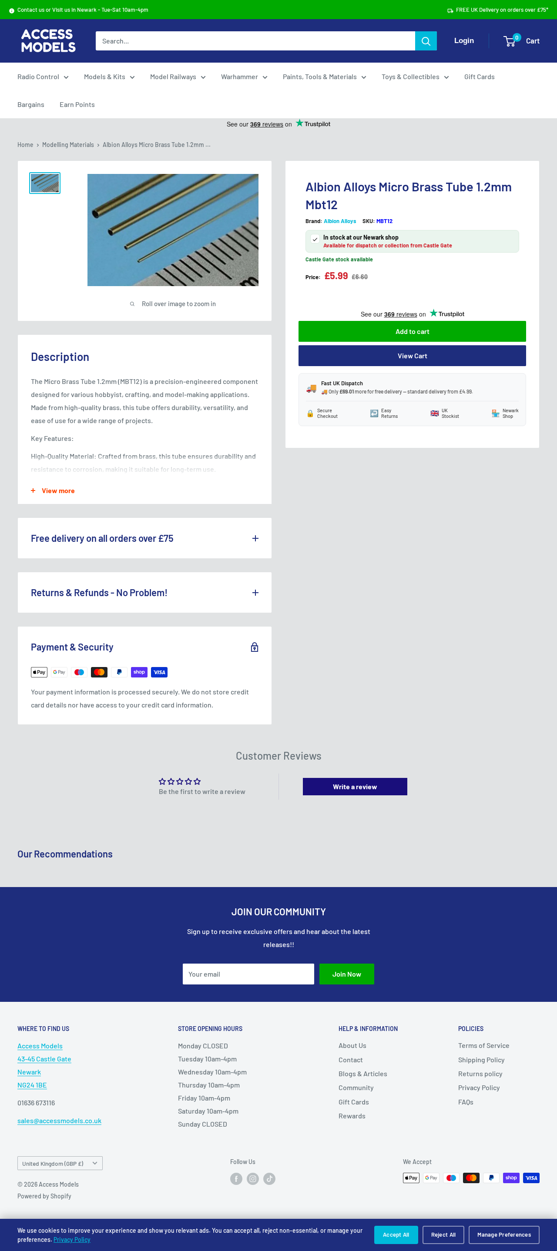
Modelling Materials (68, 144)
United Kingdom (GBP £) (52, 1163)
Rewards (352, 1115)
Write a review (355, 786)
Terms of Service (484, 1045)
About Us (352, 1045)
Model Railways (173, 76)
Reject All (443, 1234)
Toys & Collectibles (411, 76)
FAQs (465, 1102)
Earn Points (77, 104)
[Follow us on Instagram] (253, 1179)
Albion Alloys (340, 221)
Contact (351, 1059)
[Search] (426, 40)
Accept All (396, 1234)
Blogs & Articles (363, 1073)
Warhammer (239, 76)
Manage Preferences (504, 1234)
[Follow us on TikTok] (269, 1179)
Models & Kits (104, 76)
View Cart (412, 355)
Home (25, 144)
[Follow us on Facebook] (236, 1179)
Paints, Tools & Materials (320, 76)
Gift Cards (479, 76)
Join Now (346, 974)
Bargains (30, 104)
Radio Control (38, 76)
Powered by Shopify (44, 1196)
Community (356, 1087)
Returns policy (480, 1073)
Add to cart (412, 331)
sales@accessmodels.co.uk (59, 1120)
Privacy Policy (72, 1239)
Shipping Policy (481, 1059)
